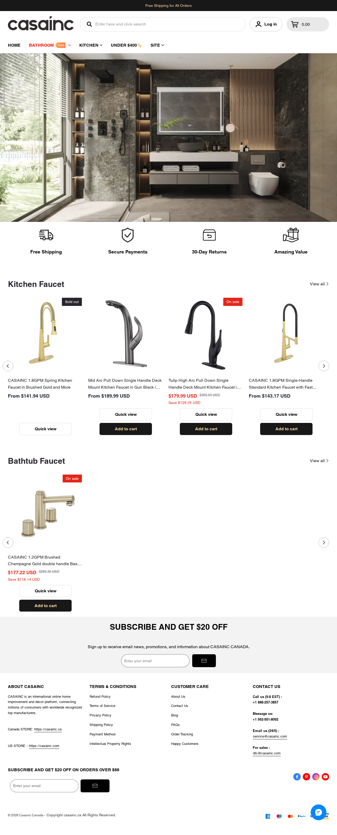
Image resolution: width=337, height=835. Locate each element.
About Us (178, 697)
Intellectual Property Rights (110, 744)
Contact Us (179, 706)
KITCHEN (88, 45)
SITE (155, 45)
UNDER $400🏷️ (126, 45)
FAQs (175, 725)
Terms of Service (102, 706)
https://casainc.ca (48, 729)
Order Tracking (182, 734)
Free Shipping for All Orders (168, 5)
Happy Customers (185, 744)
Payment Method (102, 734)
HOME (14, 45)
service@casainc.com (270, 736)
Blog (174, 715)
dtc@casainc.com (267, 753)
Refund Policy (100, 697)
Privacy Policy (100, 715)
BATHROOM (41, 45)
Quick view (45, 428)
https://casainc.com (44, 746)
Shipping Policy (101, 725)
